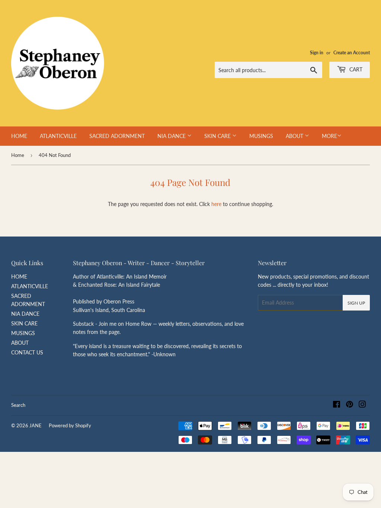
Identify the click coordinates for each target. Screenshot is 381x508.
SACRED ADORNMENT (117, 136)
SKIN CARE (218, 136)
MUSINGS (261, 136)
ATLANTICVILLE (58, 136)
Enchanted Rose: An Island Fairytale (119, 285)
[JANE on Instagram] (362, 405)
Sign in (316, 52)
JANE (35, 425)
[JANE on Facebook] (336, 405)
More (329, 136)
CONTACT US (27, 352)
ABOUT (295, 136)
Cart (355, 69)
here (216, 204)
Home (17, 155)
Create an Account (351, 52)
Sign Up (356, 303)
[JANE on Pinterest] (349, 405)
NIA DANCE (172, 136)
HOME (19, 136)
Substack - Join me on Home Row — (116, 324)
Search (18, 405)
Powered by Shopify (70, 425)
